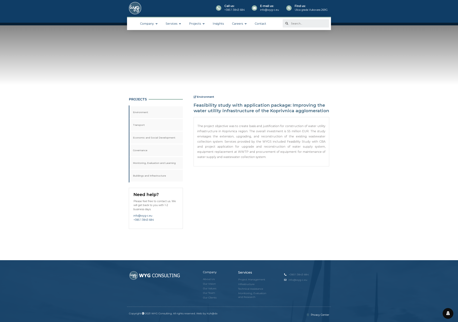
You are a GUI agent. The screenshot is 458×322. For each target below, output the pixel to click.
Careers (237, 23)
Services (171, 23)
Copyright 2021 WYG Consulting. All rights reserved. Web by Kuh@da (173, 313)
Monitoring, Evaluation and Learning (154, 163)
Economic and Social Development (154, 137)
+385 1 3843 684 (143, 219)
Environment (140, 112)
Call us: (229, 6)
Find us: (300, 6)
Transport (139, 124)
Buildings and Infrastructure (149, 175)
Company (147, 23)
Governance (140, 150)
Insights (218, 23)
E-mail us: (267, 6)
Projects (195, 23)
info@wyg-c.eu (142, 215)
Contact (260, 23)
